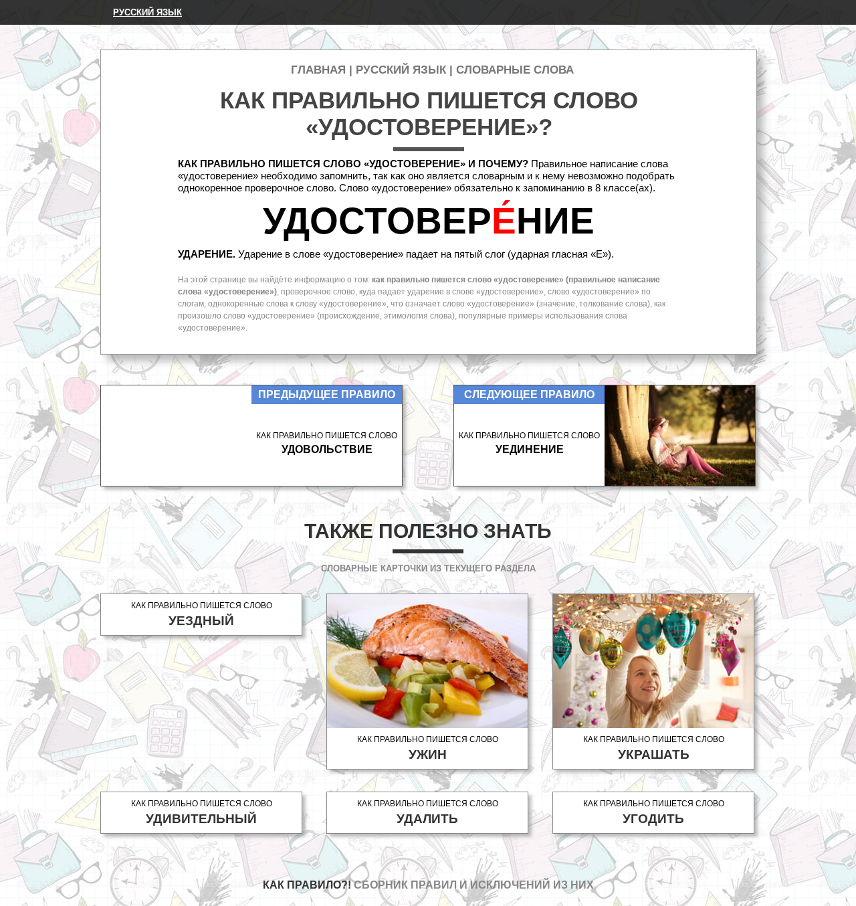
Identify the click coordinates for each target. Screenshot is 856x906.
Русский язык (147, 12)
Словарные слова (515, 70)
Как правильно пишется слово (201, 614)
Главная (318, 70)
